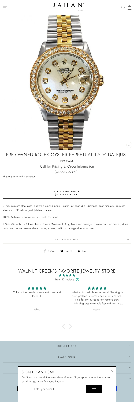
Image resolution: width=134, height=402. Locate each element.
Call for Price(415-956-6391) (66, 193)
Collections (67, 346)
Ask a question (67, 239)
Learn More (67, 356)
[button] (64, 326)
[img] (67, 275)
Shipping (7, 176)
